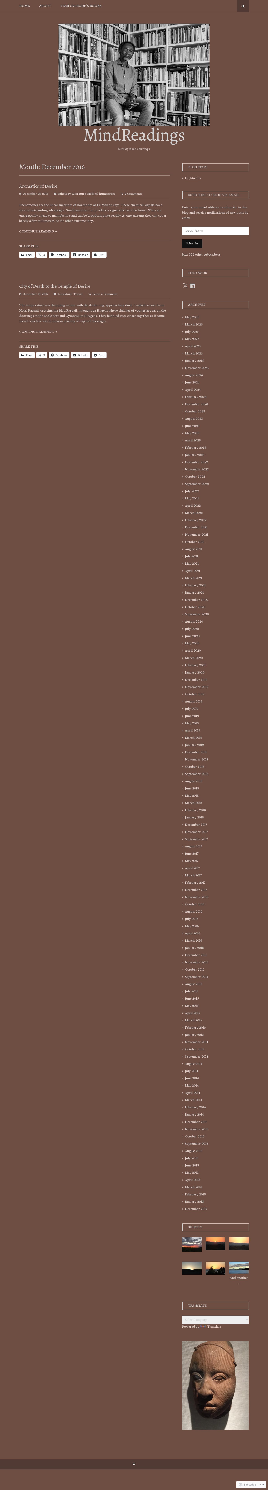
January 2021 (194, 592)
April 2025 (193, 346)
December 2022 (196, 462)
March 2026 (194, 324)
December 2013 (196, 1122)
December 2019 (196, 680)
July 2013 (191, 1158)
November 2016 (196, 897)
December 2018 (196, 752)
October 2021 (194, 542)
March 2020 (194, 658)
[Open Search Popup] (243, 6)
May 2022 (192, 498)
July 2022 (192, 491)
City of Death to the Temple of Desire (54, 286)
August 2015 (193, 984)
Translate (214, 1326)
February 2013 (195, 1194)
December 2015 (196, 955)
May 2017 (191, 861)
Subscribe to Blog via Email (213, 195)
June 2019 (192, 716)
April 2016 (192, 933)
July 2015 (191, 991)
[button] (192, 1243)
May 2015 (192, 1006)
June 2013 (192, 1165)
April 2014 (192, 1093)
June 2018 (192, 788)
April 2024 (193, 389)
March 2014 (193, 1100)
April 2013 (192, 1180)
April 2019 (192, 730)
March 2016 (193, 940)
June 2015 (192, 998)
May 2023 (192, 433)
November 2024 (197, 368)
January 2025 (194, 361)
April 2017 (192, 868)
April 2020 (193, 650)
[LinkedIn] (192, 286)
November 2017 (196, 832)
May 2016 (192, 926)
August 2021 (193, 549)
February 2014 (195, 1107)
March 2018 (193, 803)
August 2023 (194, 418)
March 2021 (193, 578)
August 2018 (193, 781)
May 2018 (192, 795)
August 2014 (193, 1064)
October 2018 (194, 767)
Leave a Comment (104, 294)
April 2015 (192, 1013)
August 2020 (194, 621)
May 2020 (192, 643)
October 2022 (195, 476)
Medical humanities (101, 193)
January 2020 (195, 672)
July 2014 (191, 1071)
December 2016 (196, 890)
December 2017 (196, 824)
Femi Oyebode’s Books (81, 6)
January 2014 (194, 1114)
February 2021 (195, 585)
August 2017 (193, 846)
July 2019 (191, 709)
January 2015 (194, 1035)
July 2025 (192, 332)
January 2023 (194, 455)
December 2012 (196, 1209)
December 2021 (196, 527)
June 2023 (192, 426)
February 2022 (195, 520)
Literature (79, 193)
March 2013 (193, 1187)
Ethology (64, 193)
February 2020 (196, 665)
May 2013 (192, 1172)
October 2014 (194, 1049)
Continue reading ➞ (38, 231)
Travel (78, 294)
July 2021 (191, 556)
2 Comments (133, 193)
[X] (185, 286)
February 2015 (195, 1027)
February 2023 (195, 447)
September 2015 (196, 977)
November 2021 (196, 534)
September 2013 (196, 1144)
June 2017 (192, 853)
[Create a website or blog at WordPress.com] (134, 1464)
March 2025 (193, 353)
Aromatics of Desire (38, 186)
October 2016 (194, 904)
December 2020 (196, 600)
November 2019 (196, 687)
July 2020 (192, 629)
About (45, 6)
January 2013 (194, 1201)
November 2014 (196, 1042)
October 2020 (195, 607)
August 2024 (194, 375)
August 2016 (193, 911)
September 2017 (196, 839)
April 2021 (192, 571)
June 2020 (192, 636)
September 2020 (197, 614)
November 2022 (197, 469)
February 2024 (195, 397)
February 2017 (195, 882)
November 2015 (196, 962)
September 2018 (196, 774)
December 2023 (196, 404)
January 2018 (194, 817)
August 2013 (193, 1151)
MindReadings (134, 135)
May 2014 (192, 1085)
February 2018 (195, 810)
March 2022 (194, 513)
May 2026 (192, 317)
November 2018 (196, 759)
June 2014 (192, 1078)
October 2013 (194, 1136)
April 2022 (193, 505)
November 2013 (196, 1129)
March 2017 (193, 875)
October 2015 (194, 969)
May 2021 (192, 563)
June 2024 (192, 382)
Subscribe (192, 243)
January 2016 (194, 948)
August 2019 (193, 701)
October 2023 (195, 411)
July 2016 (191, 919)
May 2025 (192, 339)
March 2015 (193, 1020)
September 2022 (197, 484)
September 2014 (196, 1056)
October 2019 (194, 694)
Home (24, 6)
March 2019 (193, 738)
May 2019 (192, 723)
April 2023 (193, 440)
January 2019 (194, 745)
